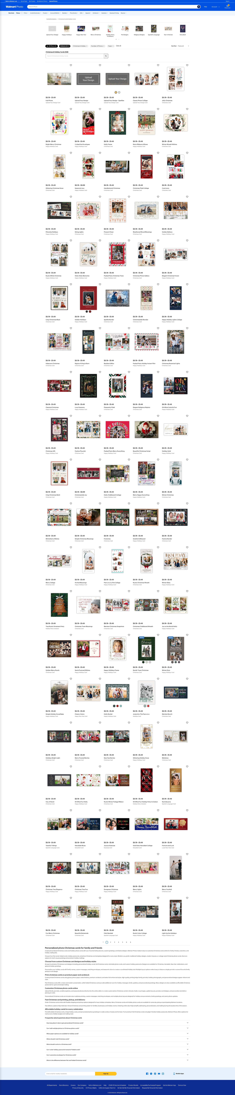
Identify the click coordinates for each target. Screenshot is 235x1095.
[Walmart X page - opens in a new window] (151, 1073)
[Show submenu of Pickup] (21, 13)
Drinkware (95, 13)
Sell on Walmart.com (95, 1085)
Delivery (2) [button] (64, 46)
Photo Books (73, 13)
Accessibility (144, 1085)
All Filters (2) (52, 46)
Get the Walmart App (169, 1085)
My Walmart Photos (42, 1)
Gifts (81, 13)
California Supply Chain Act (107, 1088)
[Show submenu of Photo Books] (77, 13)
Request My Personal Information (152, 1088)
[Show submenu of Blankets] (67, 13)
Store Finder (24, 1)
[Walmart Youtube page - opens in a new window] (159, 1073)
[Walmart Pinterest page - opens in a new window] (155, 1073)
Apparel (87, 13)
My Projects (32, 1)
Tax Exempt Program (154, 1085)
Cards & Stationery (35, 13)
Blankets (64, 13)
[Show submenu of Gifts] (83, 13)
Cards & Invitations (51, 19)
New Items (11, 13)
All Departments (52, 1085)
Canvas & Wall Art (54, 13)
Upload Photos (53, 1)
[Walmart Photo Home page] (14, 7)
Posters (45, 13)
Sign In (227, 1)
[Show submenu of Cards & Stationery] (40, 13)
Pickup (18, 13)
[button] (59, 65)
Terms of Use (182, 1085)
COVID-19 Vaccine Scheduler (117, 1085)
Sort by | (174, 46)
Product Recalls (133, 1085)
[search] (106, 56)
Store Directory (64, 1085)
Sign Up (105, 1074)
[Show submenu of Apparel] (90, 13)
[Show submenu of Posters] (47, 13)
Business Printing (114, 13)
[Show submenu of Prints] (27, 13)
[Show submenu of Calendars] (107, 13)
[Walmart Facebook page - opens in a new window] (147, 1073)
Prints (25, 13)
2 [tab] (118, 39)
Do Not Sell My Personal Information (129, 1088)
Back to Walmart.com (11, 1)
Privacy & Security (78, 1088)
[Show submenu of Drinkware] (99, 13)
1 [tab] (116, 39)
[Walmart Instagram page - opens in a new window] (163, 1073)
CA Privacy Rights (91, 1088)
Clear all (118, 46)
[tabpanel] (52, 30)
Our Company (82, 1085)
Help (205, 7)
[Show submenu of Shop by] (125, 13)
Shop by (123, 13)
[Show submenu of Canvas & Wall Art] (60, 13)
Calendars (104, 13)
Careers (73, 1085)
